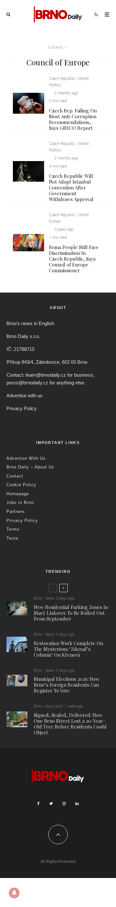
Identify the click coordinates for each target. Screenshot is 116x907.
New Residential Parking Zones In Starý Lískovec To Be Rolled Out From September (71, 613)
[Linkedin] (77, 803)
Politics (55, 85)
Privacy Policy (21, 408)
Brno (38, 598)
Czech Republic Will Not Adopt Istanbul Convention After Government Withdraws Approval (71, 187)
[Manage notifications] (14, 893)
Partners (15, 511)
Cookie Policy (21, 484)
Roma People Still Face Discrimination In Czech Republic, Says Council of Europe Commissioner (74, 258)
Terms (13, 529)
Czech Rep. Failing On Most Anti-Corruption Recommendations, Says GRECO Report (73, 119)
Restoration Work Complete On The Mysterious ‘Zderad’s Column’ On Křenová (68, 649)
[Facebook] (38, 803)
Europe (55, 221)
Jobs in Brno (20, 502)
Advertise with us (24, 395)
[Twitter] (51, 803)
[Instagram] (64, 803)
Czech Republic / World (69, 78)
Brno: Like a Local (48, 706)
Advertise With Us (26, 458)
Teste (12, 538)
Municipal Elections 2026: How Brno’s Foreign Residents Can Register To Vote (67, 684)
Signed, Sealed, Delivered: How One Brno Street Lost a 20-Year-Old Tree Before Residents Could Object (70, 723)
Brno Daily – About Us (30, 467)
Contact (14, 476)
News (49, 598)
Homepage (17, 493)
